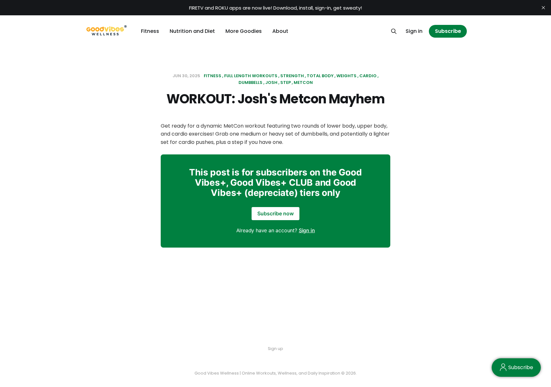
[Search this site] (394, 31)
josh (271, 82)
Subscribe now (275, 213)
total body (320, 76)
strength (292, 76)
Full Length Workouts (250, 76)
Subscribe (448, 31)
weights (346, 76)
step (285, 82)
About (280, 31)
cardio (368, 76)
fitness (212, 76)
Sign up (275, 349)
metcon (303, 82)
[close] (543, 8)
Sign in (414, 31)
